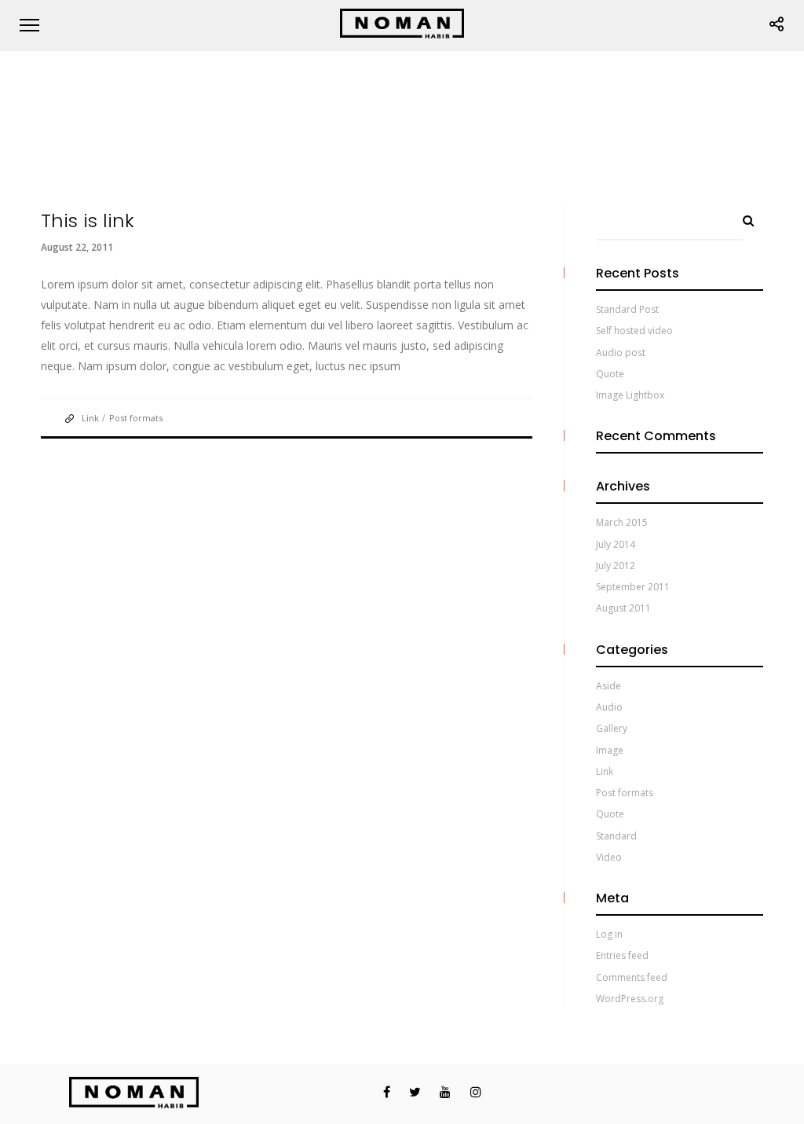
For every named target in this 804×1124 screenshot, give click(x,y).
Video (609, 857)
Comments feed (631, 977)
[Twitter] (407, 1091)
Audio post (620, 352)
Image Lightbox (630, 395)
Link (90, 418)
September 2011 (633, 586)
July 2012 (615, 565)
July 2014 (615, 544)
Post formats (136, 418)
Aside (608, 685)
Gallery (611, 728)
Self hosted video (634, 330)
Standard (616, 836)
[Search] (743, 217)
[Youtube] (437, 1091)
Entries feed (622, 955)
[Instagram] (467, 1091)
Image (609, 750)
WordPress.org (629, 998)
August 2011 (623, 608)
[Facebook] (376, 1091)
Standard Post (627, 309)
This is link (87, 220)
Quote (610, 373)
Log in (609, 934)
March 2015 (622, 522)
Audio (609, 707)
